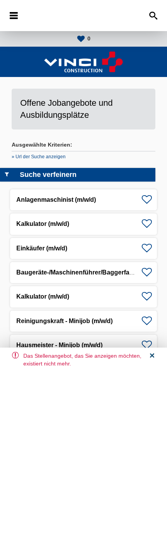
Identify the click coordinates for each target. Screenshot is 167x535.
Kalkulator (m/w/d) (42, 223)
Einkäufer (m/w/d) (41, 248)
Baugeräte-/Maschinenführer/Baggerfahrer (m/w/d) (90, 272)
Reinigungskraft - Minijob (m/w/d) (64, 321)
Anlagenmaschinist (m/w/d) (56, 199)
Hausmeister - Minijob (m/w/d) (59, 345)
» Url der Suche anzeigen (39, 156)
